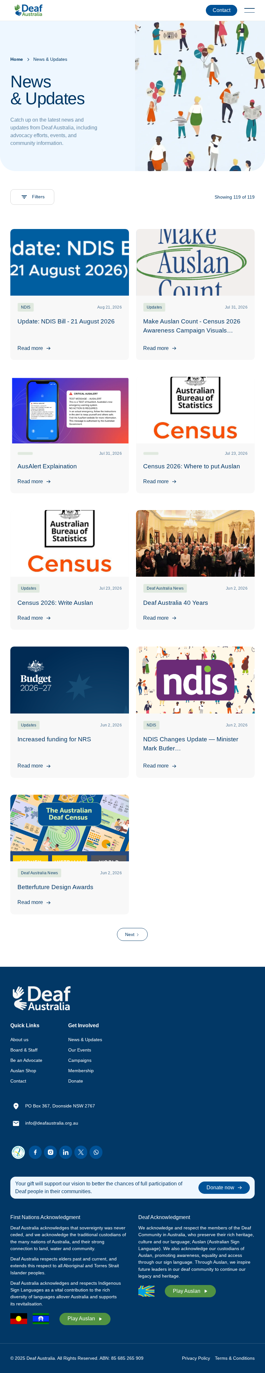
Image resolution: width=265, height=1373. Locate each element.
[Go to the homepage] (41, 998)
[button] (249, 10)
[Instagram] (50, 1152)
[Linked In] (65, 1152)
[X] (80, 1152)
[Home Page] (28, 10)
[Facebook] (35, 1152)
